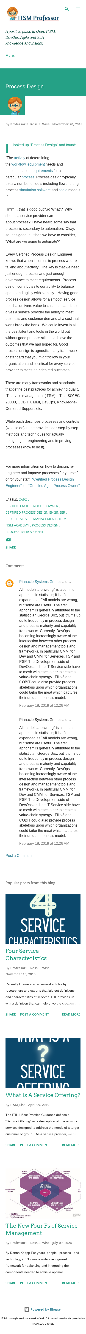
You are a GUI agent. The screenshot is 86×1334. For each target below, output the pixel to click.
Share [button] (11, 547)
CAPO (23, 499)
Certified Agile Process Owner (32, 506)
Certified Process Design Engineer (36, 512)
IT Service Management (36, 519)
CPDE (10, 519)
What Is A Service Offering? (43, 1095)
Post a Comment (19, 856)
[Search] (66, 8)
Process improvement (25, 531)
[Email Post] (8, 541)
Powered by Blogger (46, 1309)
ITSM (63, 519)
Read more (71, 1014)
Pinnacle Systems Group (39, 582)
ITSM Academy (18, 525)
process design (45, 525)
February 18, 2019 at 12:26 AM (44, 705)
